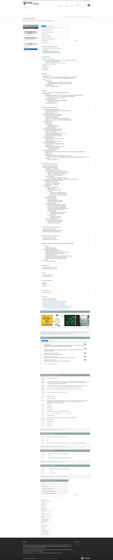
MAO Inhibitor (54, 268)
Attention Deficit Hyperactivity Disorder (50, 48)
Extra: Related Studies (44, 531)
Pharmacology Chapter (79, 17)
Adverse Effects (43, 527)
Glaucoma (45, 65)
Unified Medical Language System (59, 429)
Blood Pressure (46, 285)
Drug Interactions (44, 522)
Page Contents (50, 26)
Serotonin (59, 78)
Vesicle (73, 78)
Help (89, 1)
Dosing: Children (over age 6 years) (45, 511)
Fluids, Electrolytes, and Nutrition (30, 32)
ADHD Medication (45, 40)
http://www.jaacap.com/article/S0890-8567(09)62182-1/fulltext (57, 308)
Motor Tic (45, 64)
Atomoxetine (26, 47)
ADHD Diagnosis (44, 33)
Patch (55, 258)
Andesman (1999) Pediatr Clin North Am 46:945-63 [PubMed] (54, 301)
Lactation (52, 276)
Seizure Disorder (46, 66)
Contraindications (44, 503)
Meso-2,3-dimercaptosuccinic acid (29, 40)
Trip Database (44, 340)
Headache (50, 119)
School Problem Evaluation (46, 30)
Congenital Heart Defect (47, 60)
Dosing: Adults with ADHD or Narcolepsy (45, 514)
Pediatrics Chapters (45, 486)
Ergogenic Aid (48, 86)
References (43, 528)
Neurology (30, 43)
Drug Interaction (48, 58)
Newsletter (52, 558)
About (44, 558)
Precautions (43, 506)
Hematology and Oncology (30, 37)
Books (67, 6)
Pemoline (26, 50)
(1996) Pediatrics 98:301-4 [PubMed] (50, 300)
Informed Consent (57, 96)
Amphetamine (51, 77)
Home (61, 6)
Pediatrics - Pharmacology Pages (47, 488)
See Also (43, 26)
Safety (42, 524)
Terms (38, 558)
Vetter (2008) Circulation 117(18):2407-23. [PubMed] (56, 62)
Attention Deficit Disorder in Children (48, 28)
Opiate (58, 52)
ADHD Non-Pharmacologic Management (48, 38)
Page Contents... (43, 499)
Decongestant (52, 267)
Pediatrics (26, 26)
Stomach (58, 119)
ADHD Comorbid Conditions (46, 37)
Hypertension (45, 68)
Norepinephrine (49, 78)
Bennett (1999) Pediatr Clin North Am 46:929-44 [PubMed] (54, 302)
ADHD (59, 48)
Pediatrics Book (71, 17)
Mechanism (43, 505)
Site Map (47, 558)
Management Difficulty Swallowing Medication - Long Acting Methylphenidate (46, 520)
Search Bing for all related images (66, 333)
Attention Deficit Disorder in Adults (48, 32)
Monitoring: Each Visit (44, 525)
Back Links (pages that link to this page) (49, 491)
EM (72, 6)
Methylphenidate (27, 49)
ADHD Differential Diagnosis (46, 35)
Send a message (77, 544)
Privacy (41, 558)
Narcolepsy (45, 50)
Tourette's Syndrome (52, 64)
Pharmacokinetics (51, 118)
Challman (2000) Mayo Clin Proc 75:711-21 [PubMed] (53, 304)
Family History (62, 60)
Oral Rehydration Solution (28, 34)
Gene (44, 245)
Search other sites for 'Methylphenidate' (49, 493)
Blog (55, 558)
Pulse (44, 286)
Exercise (47, 96)
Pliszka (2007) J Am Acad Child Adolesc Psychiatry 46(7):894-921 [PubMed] (57, 306)
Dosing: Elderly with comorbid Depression (46, 517)
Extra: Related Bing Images (45, 530)
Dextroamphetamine (27, 45)
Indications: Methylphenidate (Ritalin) (45, 502)
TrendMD (51, 340)
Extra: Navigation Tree (44, 534)
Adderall (85, 157)
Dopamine (54, 78)
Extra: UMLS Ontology (44, 533)
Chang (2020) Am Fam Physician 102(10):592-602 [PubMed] (54, 305)
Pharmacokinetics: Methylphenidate (44, 509)
